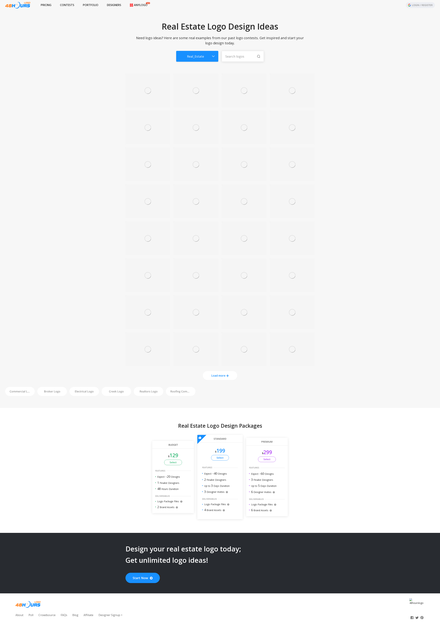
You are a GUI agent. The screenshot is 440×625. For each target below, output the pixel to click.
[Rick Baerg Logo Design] (196, 179)
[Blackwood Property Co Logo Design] (196, 364)
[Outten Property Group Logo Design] (147, 290)
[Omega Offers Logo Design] (292, 179)
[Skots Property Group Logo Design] (292, 290)
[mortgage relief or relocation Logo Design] (147, 364)
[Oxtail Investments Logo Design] (196, 253)
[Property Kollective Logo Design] (196, 216)
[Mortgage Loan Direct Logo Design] (196, 142)
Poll (31, 615)
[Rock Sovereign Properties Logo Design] (196, 290)
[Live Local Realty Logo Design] (244, 364)
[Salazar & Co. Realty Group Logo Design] (244, 216)
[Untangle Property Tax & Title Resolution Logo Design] (244, 105)
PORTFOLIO (90, 5)
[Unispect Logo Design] (244, 327)
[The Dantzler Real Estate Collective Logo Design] (292, 253)
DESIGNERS (114, 5)
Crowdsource (47, 615)
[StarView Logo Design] (244, 179)
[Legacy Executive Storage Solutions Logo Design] (147, 216)
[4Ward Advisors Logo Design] (292, 105)
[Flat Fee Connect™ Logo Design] (147, 179)
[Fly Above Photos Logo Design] (292, 216)
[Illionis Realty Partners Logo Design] (292, 327)
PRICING (46, 5)
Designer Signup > (110, 615)
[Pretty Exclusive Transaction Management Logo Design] (147, 327)
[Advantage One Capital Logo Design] (196, 327)
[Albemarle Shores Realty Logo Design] (147, 105)
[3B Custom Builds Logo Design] (196, 105)
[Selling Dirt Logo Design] (147, 142)
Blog (75, 615)
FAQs (64, 615)
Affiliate (88, 615)
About (19, 615)
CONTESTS (67, 5)
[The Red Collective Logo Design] (292, 142)
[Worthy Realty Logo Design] (147, 253)
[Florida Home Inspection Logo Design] (244, 253)
